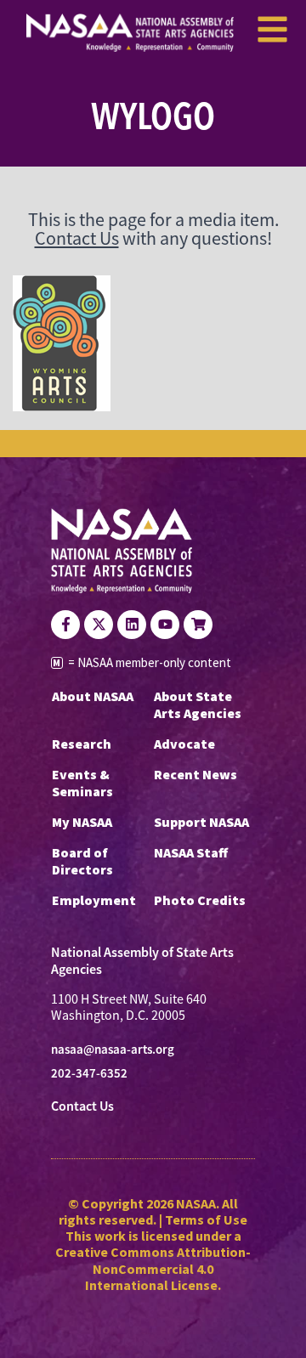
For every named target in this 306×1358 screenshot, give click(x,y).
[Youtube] (164, 624)
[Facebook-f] (65, 624)
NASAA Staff (191, 852)
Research (81, 743)
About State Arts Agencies (197, 704)
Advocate (184, 743)
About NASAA (92, 695)
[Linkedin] (131, 624)
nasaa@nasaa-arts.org (112, 1049)
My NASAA (82, 821)
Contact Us (77, 238)
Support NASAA (201, 821)
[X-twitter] (98, 624)
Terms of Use (206, 1219)
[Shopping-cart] (198, 624)
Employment (94, 899)
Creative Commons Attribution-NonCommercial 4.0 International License (153, 1268)
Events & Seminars (82, 783)
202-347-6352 (89, 1073)
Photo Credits (200, 899)
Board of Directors (82, 861)
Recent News (195, 774)
